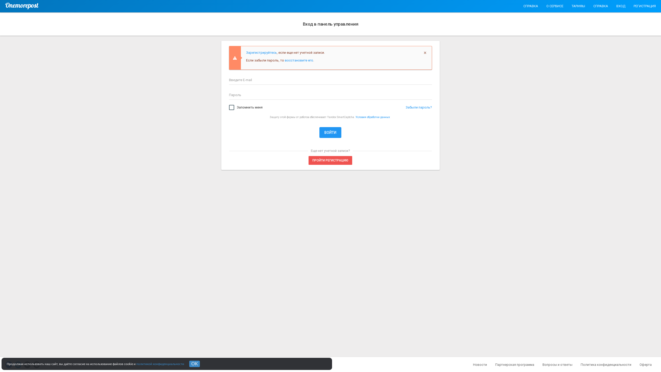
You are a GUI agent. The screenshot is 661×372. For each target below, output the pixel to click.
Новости (480, 365)
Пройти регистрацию (330, 160)
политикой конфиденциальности (160, 364)
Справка (530, 6)
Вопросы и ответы (557, 365)
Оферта (646, 365)
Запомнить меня (250, 107)
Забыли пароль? (419, 107)
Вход (620, 6)
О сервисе (554, 6)
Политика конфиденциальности (606, 365)
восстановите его (299, 60)
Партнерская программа (514, 365)
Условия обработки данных (373, 117)
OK (194, 364)
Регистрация (645, 6)
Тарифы (578, 6)
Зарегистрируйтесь (261, 53)
